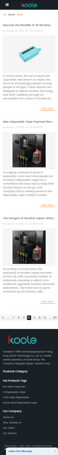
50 (55, 318)
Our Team (9, 428)
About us (8, 417)
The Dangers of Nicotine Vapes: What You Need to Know (28, 220)
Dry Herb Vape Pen (14, 387)
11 (34, 318)
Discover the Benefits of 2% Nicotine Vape (26, 27)
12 (39, 318)
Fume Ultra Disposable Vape (20, 403)
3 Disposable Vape (14, 392)
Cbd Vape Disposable (16, 397)
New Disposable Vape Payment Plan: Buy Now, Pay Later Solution (27, 124)
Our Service (10, 433)
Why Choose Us (12, 423)
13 (45, 318)
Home (11, 15)
